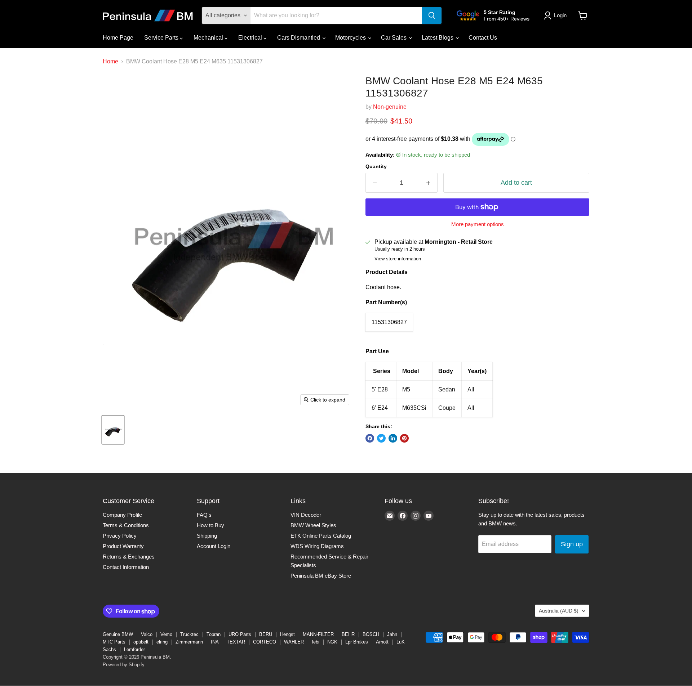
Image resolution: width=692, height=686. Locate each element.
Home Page (118, 38)
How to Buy (210, 525)
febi (315, 642)
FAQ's (204, 515)
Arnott (382, 642)
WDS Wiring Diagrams (317, 546)
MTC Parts (114, 642)
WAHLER (294, 642)
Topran (214, 634)
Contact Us (483, 38)
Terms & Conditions (126, 525)
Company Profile (122, 515)
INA (215, 642)
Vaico (146, 634)
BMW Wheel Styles (313, 525)
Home (110, 61)
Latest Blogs (438, 38)
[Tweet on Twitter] (381, 438)
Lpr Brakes (356, 642)
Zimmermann (189, 642)
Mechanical (209, 38)
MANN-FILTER (318, 634)
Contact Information (126, 567)
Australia (558, 611)
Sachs (109, 649)
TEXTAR (236, 642)
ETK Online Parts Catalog (320, 536)
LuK (400, 642)
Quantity (376, 166)
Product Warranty (123, 546)
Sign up (572, 544)
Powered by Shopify (124, 664)
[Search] (432, 15)
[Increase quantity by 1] (428, 183)
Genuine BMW (118, 634)
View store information (397, 258)
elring (162, 642)
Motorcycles (351, 38)
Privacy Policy (120, 536)
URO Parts (240, 634)
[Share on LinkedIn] (393, 438)
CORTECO (264, 642)
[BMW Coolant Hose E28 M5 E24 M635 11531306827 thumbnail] (113, 430)
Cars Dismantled (299, 38)
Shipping (207, 536)
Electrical (250, 38)
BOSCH (371, 634)
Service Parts (162, 38)
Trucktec (189, 634)
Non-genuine (390, 107)
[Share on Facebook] (369, 438)
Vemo (166, 634)
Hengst (287, 634)
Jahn (392, 634)
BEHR (348, 634)
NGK (332, 642)
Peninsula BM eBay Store (320, 576)
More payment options (477, 224)
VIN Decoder (305, 515)
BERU (265, 634)
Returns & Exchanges (129, 556)
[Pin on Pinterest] (404, 438)
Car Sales (394, 38)
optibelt (140, 642)
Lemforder (134, 649)
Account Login (213, 546)
